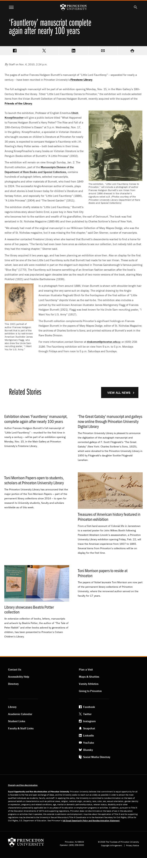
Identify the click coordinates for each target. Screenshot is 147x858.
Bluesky (88, 750)
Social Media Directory (96, 757)
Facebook (89, 707)
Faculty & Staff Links (21, 728)
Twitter (87, 714)
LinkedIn (88, 735)
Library (12, 707)
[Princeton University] (26, 843)
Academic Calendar (20, 714)
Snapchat (89, 728)
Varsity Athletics (88, 684)
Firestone (81, 79)
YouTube (88, 742)
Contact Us (14, 669)
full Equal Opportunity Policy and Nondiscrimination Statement (91, 820)
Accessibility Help (18, 676)
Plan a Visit (86, 669)
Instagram (89, 721)
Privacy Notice (132, 845)
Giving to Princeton (90, 691)
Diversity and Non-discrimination (23, 785)
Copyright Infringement (111, 845)
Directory (13, 684)
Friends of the (18, 103)
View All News (118, 393)
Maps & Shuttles (89, 676)
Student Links (16, 721)
